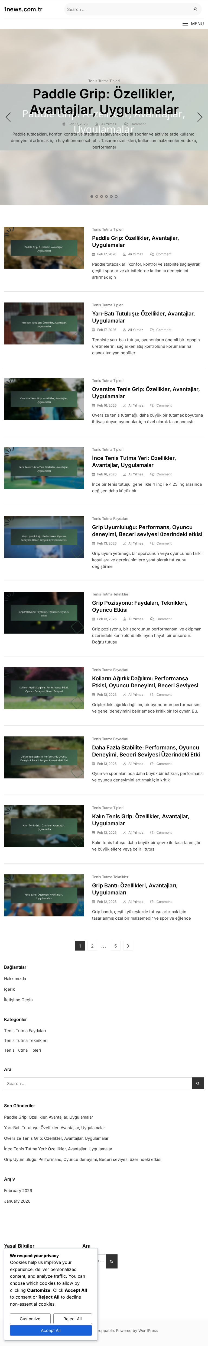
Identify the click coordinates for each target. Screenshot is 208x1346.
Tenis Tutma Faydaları (110, 518)
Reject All (72, 1318)
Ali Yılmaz (108, 124)
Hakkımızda (15, 978)
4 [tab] (107, 196)
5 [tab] (111, 196)
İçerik (9, 989)
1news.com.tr (23, 9)
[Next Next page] (128, 946)
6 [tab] (116, 196)
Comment (138, 124)
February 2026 (18, 1190)
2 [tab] (97, 196)
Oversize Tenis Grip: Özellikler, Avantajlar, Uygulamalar (56, 1138)
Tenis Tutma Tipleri (104, 81)
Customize (30, 1318)
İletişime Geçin (18, 999)
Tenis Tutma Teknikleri (110, 594)
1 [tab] (92, 196)
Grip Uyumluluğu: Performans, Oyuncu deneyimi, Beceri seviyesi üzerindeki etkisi (82, 1159)
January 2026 (17, 1201)
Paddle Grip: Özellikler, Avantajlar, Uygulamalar (104, 101)
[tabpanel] (104, 117)
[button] (193, 23)
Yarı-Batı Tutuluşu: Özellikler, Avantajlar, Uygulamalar (54, 1127)
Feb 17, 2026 (77, 124)
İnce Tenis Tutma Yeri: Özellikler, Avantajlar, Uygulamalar (58, 1148)
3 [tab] (102, 196)
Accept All (51, 1330)
